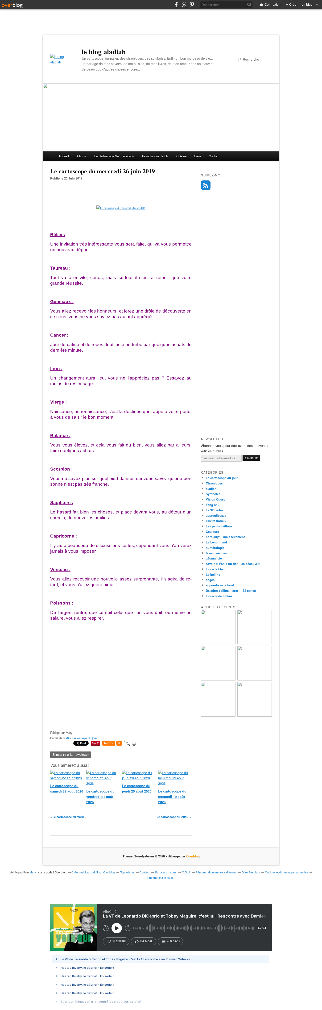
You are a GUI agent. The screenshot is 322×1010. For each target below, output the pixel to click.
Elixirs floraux (216, 520)
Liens (197, 156)
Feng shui (213, 504)
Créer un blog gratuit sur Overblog (93, 872)
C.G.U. (186, 872)
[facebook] (176, 4)
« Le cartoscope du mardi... (68, 817)
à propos (173, 941)
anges (210, 579)
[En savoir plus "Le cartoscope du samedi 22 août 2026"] (218, 643)
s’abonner (119, 941)
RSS (206, 185)
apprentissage (216, 515)
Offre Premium (251, 872)
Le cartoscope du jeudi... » (174, 817)
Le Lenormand (216, 542)
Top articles (127, 872)
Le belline (213, 574)
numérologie (215, 547)
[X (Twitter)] (184, 4)
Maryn (33, 872)
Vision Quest (215, 499)
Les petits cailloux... (220, 526)
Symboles (213, 494)
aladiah (211, 488)
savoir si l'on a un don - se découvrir (233, 563)
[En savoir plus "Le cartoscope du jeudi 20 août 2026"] (218, 679)
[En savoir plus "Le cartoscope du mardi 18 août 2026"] (218, 715)
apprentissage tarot (220, 585)
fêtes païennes (216, 553)
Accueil (64, 156)
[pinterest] (192, 4)
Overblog (193, 856)
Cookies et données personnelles (286, 872)
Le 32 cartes (214, 510)
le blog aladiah (104, 51)
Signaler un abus (165, 872)
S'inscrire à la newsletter (71, 754)
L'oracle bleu (215, 569)
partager (146, 941)
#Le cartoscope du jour (81, 738)
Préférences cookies (160, 878)
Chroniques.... (216, 483)
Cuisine (181, 156)
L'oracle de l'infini (219, 596)
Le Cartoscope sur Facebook (114, 156)
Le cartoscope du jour (222, 478)
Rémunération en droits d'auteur (216, 872)
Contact (214, 156)
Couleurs (212, 531)
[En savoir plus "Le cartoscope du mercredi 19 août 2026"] (254, 679)
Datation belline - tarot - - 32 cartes (231, 590)
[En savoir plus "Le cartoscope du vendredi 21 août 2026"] (254, 643)
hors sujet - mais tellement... (227, 536)
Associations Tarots (155, 156)
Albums (81, 156)
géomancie (214, 558)
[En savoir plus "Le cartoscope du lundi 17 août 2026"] (254, 715)
